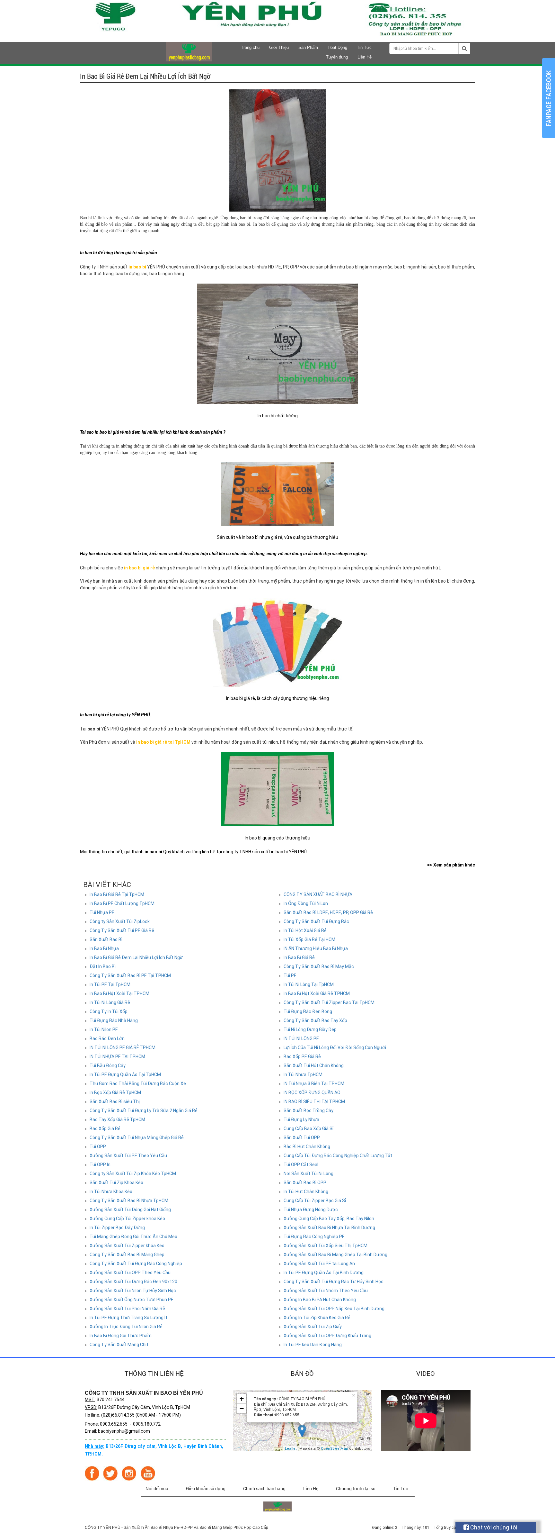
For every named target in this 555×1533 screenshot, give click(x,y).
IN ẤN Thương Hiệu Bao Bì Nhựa (316, 948)
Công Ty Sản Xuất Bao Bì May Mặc (319, 966)
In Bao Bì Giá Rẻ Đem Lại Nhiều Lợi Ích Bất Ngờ (136, 957)
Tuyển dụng (337, 57)
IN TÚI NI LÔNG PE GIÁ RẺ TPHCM (122, 1047)
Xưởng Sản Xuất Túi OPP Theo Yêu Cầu (130, 1272)
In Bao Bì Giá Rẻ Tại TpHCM (117, 894)
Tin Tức (364, 47)
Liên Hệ (364, 57)
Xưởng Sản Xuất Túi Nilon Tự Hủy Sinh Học (133, 1290)
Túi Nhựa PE (102, 912)
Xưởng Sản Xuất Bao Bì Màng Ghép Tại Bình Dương (335, 1254)
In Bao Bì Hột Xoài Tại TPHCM (119, 993)
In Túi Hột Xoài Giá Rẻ (305, 930)
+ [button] (242, 1399)
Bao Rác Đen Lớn (107, 1038)
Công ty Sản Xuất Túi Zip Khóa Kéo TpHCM (133, 1173)
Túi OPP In (100, 1164)
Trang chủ (250, 47)
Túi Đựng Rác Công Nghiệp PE (314, 1236)
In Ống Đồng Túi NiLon (306, 903)
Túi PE (290, 975)
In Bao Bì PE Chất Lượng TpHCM (122, 903)
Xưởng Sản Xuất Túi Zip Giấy (313, 1326)
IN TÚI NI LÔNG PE (301, 1038)
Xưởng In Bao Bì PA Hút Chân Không (320, 1299)
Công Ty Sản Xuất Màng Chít (119, 1344)
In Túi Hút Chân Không (306, 1191)
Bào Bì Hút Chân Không (307, 1146)
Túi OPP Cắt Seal (301, 1164)
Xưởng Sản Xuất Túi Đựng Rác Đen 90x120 (133, 1281)
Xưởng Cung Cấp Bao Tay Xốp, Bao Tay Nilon (329, 1218)
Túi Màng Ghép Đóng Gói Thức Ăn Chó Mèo (133, 1236)
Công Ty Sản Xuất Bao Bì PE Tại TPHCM (130, 975)
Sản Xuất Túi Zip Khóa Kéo (116, 1182)
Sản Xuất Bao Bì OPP (305, 1182)
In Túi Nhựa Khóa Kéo (111, 1191)
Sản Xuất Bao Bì (106, 939)
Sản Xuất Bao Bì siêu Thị (115, 1101)
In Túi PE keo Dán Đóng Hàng (313, 1344)
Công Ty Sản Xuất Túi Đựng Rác (316, 921)
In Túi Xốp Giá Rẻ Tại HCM (309, 939)
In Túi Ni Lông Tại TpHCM (309, 984)
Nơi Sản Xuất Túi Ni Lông (308, 1173)
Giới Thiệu (279, 47)
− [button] (242, 1408)
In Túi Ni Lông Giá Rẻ (110, 1002)
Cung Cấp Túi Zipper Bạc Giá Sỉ (315, 1200)
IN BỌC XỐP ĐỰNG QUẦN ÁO (312, 1092)
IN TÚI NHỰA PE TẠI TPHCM (117, 1056)
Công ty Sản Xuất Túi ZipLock (120, 921)
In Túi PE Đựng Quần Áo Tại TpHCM (125, 1074)
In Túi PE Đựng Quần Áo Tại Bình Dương (324, 1272)
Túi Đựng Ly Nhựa (301, 1119)
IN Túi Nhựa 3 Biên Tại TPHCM (314, 1083)
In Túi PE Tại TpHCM (110, 984)
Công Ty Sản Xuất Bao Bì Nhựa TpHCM (129, 1200)
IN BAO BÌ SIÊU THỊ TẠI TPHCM (314, 1101)
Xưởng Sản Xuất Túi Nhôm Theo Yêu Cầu (326, 1290)
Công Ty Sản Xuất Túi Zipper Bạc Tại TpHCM (329, 1002)
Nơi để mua (156, 1488)
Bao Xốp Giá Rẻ (105, 1128)
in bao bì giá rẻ (139, 567)
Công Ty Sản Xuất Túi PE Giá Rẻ (122, 930)
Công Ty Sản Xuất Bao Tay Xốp (315, 1020)
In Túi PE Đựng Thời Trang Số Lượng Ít (128, 1317)
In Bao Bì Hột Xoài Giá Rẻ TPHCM (317, 993)
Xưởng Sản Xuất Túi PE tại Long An (319, 1263)
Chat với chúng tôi (493, 1527)
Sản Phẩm (308, 47)
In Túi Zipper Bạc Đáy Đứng (117, 1227)
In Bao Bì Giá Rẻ (299, 957)
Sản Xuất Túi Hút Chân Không (314, 1065)
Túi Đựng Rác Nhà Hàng (114, 1020)
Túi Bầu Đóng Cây (108, 1065)
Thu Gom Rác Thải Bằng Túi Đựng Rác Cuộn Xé (138, 1083)
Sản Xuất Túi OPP (302, 1137)
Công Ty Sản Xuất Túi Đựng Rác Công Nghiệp (136, 1263)
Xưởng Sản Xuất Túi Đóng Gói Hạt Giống (130, 1209)
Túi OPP (98, 1146)
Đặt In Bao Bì (103, 966)
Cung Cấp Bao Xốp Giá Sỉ (308, 1128)
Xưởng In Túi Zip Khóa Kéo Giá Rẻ (317, 1317)
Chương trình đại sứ (355, 1488)
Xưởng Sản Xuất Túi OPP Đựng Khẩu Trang (327, 1335)
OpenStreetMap (334, 1449)
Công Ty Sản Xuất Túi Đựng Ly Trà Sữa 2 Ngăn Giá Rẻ (144, 1110)
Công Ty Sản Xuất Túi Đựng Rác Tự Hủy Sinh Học (333, 1281)
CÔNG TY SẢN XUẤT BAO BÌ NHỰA (318, 894)
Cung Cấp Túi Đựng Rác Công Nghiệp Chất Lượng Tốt (338, 1155)
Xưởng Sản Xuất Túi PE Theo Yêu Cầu (128, 1155)
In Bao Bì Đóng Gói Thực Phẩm (121, 1335)
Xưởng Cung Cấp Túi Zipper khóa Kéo (127, 1218)
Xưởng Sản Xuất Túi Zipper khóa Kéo (127, 1245)
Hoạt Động (337, 47)
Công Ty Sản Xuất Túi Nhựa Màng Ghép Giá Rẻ (137, 1137)
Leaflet (290, 1449)
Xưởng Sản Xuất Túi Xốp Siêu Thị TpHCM (325, 1245)
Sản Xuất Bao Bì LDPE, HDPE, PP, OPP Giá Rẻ (328, 912)
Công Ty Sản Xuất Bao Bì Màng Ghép (127, 1254)
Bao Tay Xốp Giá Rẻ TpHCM (117, 1119)
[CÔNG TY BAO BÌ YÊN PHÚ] (189, 60)
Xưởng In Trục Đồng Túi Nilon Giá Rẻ (126, 1326)
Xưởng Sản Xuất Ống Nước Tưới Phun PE (131, 1299)
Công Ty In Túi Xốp (109, 1011)
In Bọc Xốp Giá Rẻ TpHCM (115, 1092)
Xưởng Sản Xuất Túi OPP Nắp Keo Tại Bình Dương (334, 1308)
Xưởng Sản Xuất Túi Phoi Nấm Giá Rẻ (127, 1308)
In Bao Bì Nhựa (104, 948)
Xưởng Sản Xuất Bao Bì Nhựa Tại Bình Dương (329, 1227)
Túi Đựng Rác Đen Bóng (308, 1011)
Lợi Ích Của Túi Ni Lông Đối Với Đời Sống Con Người (335, 1047)
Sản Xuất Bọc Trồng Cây (308, 1110)
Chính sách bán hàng (264, 1488)
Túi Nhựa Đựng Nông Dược (311, 1209)
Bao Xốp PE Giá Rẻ (302, 1056)
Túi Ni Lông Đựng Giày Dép (310, 1029)
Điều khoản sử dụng (205, 1488)
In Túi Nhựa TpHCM (303, 1074)
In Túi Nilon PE (104, 1029)
